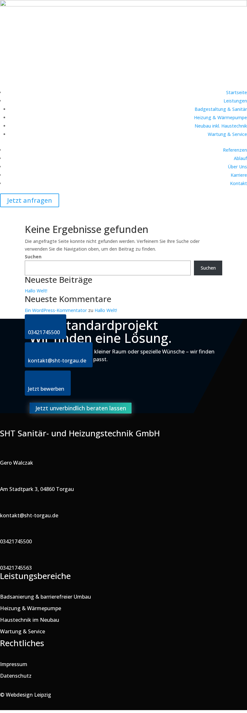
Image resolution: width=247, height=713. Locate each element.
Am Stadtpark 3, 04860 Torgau (37, 489)
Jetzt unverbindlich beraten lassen (80, 408)
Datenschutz (16, 675)
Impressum (13, 664)
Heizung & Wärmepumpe (220, 117)
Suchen (33, 257)
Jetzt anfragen (29, 200)
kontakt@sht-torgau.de (29, 515)
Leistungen (235, 101)
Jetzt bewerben (46, 388)
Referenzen (235, 150)
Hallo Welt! (36, 291)
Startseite (236, 92)
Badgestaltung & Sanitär (221, 109)
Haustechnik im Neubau (29, 619)
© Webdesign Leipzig (25, 694)
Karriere (239, 175)
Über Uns (237, 167)
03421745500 (16, 541)
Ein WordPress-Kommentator (56, 310)
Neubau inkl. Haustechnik (221, 126)
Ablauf (240, 158)
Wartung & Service (227, 134)
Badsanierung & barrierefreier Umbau (45, 596)
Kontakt (238, 183)
